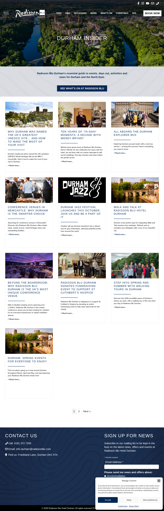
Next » (87, 411)
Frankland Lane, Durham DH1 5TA (38, 454)
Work (93, 13)
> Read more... (14, 165)
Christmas (122, 13)
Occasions (80, 13)
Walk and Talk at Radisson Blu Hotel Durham (130, 210)
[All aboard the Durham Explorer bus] (135, 114)
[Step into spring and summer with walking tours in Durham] (135, 265)
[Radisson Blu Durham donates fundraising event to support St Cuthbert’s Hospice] (82, 265)
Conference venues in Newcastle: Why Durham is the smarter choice (28, 210)
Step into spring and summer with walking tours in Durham (132, 286)
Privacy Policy (134, 506)
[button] (159, 480)
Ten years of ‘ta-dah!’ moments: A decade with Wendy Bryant (81, 135)
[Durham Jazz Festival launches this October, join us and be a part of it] (82, 190)
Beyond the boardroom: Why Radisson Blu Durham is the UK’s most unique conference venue (28, 289)
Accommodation (116, 476)
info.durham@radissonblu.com (33, 449)
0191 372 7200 (22, 443)
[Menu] (6, 13)
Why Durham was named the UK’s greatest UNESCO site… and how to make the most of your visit (27, 138)
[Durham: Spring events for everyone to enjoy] (29, 341)
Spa (134, 13)
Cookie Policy (123, 506)
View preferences (150, 500)
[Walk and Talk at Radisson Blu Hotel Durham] (135, 190)
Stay (59, 13)
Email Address (114, 462)
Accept (108, 500)
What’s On (106, 13)
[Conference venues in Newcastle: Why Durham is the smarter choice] (29, 190)
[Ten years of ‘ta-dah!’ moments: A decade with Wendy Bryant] (82, 114)
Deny (129, 500)
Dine (67, 13)
